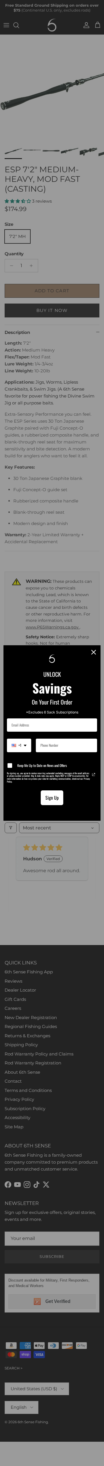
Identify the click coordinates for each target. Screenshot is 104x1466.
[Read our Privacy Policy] (93, 774)
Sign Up (52, 797)
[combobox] (19, 745)
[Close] (94, 652)
